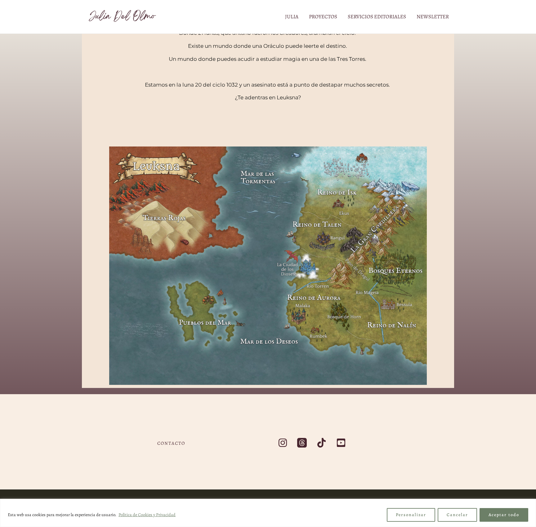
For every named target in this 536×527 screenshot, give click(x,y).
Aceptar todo (504, 515)
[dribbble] (303, 443)
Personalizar (411, 515)
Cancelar (457, 515)
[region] (268, 513)
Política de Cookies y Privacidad (147, 515)
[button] (171, 443)
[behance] (322, 443)
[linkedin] (342, 443)
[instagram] (284, 443)
